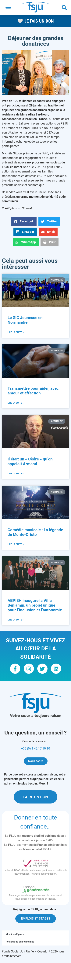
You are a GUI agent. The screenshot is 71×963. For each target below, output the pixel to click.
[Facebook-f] (15, 669)
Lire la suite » (16, 332)
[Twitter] (42, 669)
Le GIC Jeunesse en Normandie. (25, 320)
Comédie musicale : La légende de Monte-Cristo (35, 532)
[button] (8, 7)
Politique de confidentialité (20, 941)
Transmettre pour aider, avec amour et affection (33, 390)
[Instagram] (29, 669)
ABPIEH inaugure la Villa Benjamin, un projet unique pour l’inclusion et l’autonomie (35, 605)
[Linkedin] (56, 669)
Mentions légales (15, 934)
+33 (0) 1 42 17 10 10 (35, 748)
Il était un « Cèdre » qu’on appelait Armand (30, 461)
